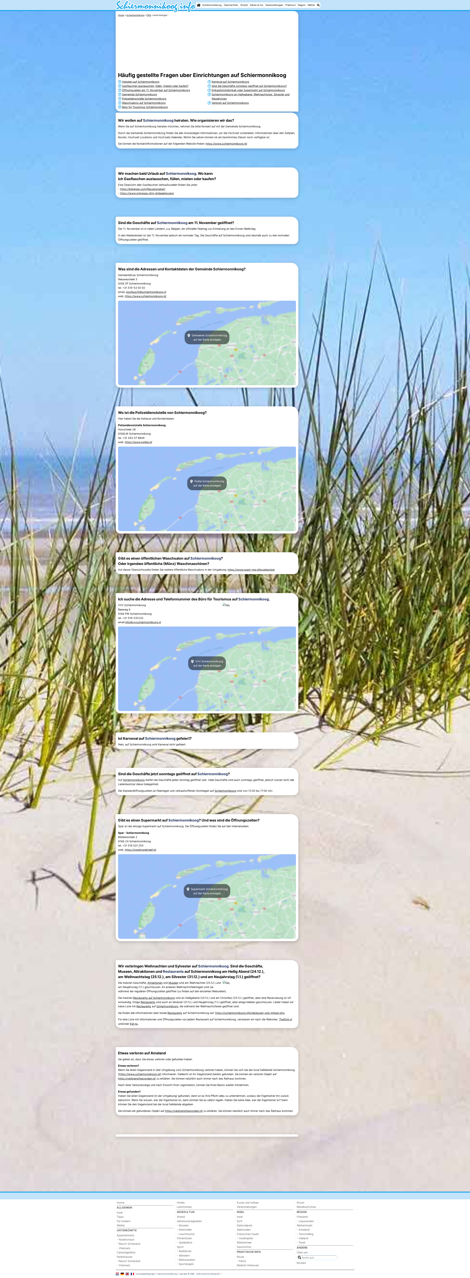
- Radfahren (184, 1251)
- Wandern (183, 1255)
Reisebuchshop (306, 1206)
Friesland (302, 1216)
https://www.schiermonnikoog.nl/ (226, 143)
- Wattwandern (186, 1259)
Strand (244, 5)
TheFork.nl (285, 1019)
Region (302, 5)
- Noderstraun (125, 1239)
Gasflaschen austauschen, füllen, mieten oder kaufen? (155, 85)
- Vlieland (302, 1238)
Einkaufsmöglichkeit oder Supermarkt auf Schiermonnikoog (248, 90)
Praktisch (290, 5)
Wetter (311, 5)
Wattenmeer (244, 1242)
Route (240, 1256)
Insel (119, 1212)
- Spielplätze (184, 1242)
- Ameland (303, 1229)
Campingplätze (126, 1252)
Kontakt (301, 1262)
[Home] (198, 5)
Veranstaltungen (274, 5)
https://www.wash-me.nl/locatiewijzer (251, 569)
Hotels (181, 1202)
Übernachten (231, 5)
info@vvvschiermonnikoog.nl (143, 622)
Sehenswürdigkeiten (189, 1221)
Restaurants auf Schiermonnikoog (154, 997)
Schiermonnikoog (212, 5)
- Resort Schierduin (128, 1243)
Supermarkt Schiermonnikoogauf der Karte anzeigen (209, 891)
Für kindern (123, 1221)
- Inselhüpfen (245, 1238)
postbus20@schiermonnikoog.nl (146, 291)
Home (120, 1202)
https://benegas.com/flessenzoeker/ (142, 189)
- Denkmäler (184, 1229)
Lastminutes (184, 1206)
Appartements (125, 1235)
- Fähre (241, 1261)
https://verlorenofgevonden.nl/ (137, 1078)
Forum (300, 1202)
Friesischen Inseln (248, 1234)
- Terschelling (305, 1234)
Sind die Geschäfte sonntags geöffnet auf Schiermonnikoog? (249, 85)
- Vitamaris (123, 1248)
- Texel (301, 1242)
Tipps (120, 1216)
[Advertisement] (326, 95)
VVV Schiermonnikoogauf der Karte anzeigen (208, 663)
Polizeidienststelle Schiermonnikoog (144, 98)
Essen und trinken (248, 1202)
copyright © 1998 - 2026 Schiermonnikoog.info (199, 1274)
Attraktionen (154, 982)
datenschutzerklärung (167, 1274)
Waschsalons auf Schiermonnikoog (144, 102)
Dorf (239, 1221)
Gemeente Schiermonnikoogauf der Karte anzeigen (209, 337)
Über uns (302, 1252)
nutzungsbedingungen (145, 1274)
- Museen (183, 1225)
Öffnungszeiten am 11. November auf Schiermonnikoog (156, 90)
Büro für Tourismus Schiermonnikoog (145, 107)
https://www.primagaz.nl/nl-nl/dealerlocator (147, 193)
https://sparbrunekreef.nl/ (140, 849)
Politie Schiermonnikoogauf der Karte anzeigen (208, 483)
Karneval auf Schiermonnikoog (230, 81)
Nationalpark (244, 1225)
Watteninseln (304, 1225)
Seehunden (244, 1229)
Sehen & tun (256, 5)
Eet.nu (134, 1023)
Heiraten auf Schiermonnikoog (140, 81)
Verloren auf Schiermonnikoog (230, 102)
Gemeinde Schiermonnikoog (139, 94)
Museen (173, 982)
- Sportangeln (185, 1264)
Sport (180, 1246)
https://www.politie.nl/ (138, 442)
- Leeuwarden (305, 1221)
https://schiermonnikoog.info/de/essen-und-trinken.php (250, 1012)
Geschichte (244, 1246)
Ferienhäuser (124, 1256)
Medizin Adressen (248, 1265)
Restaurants (173, 971)
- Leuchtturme (185, 1234)
